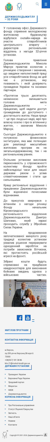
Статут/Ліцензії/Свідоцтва (20, 409)
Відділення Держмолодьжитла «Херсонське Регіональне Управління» (20, 7)
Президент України (17, 374)
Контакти (12, 425)
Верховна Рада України (19, 378)
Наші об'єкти (14, 417)
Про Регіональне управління (21, 405)
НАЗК (10, 390)
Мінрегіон (12, 386)
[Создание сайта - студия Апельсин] (45, 434)
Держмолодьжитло (17, 394)
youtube (28, 318)
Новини (11, 421)
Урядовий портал (16, 382)
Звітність (12, 413)
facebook (19, 318)
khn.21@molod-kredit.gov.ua (17, 363)
